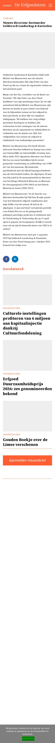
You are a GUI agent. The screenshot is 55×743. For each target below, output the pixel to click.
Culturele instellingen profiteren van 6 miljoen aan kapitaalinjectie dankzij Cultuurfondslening (26, 323)
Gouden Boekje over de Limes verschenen (25, 442)
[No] (51, 733)
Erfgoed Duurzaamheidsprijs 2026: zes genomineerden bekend (27, 386)
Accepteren (28, 738)
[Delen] (6, 259)
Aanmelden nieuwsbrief (27, 460)
